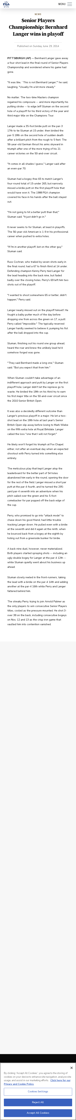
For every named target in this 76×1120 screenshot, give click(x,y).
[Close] (72, 1068)
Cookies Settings (38, 1091)
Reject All (38, 1102)
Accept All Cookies (38, 1113)
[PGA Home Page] (6, 4)
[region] (38, 1091)
